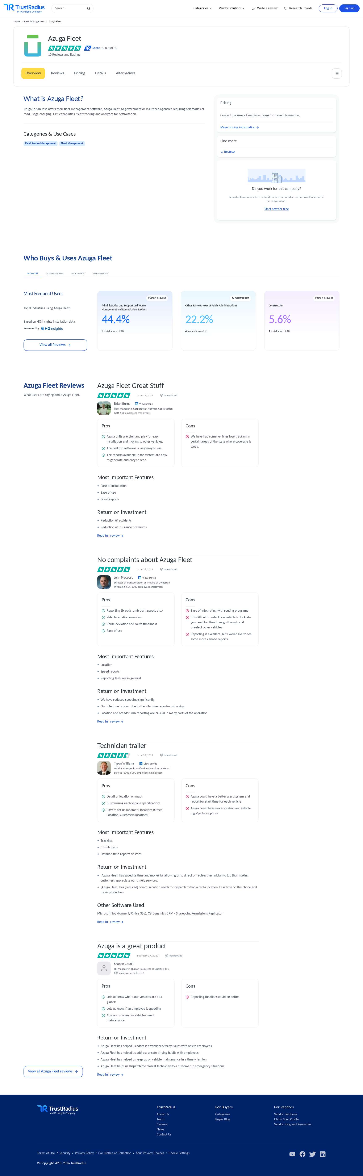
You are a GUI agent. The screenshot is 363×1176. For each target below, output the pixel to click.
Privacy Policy (84, 1153)
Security (64, 1153)
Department (101, 273)
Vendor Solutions (285, 1114)
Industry (32, 273)
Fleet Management (34, 21)
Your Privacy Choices (150, 1153)
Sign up (349, 8)
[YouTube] (292, 1154)
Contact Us (164, 1134)
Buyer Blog (222, 1119)
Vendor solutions (230, 8)
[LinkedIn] (322, 1154)
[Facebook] (302, 1154)
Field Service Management (40, 143)
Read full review (108, 535)
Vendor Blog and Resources (292, 1124)
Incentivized (170, 395)
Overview (33, 73)
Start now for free (276, 209)
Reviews (57, 73)
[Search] (88, 8)
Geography (78, 273)
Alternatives (125, 73)
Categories (200, 8)
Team (160, 1119)
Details (100, 73)
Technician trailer (121, 746)
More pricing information (237, 127)
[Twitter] (312, 1154)
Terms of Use (46, 1153)
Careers (162, 1124)
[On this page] (337, 73)
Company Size (54, 273)
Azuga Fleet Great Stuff (130, 386)
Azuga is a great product (131, 946)
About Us (163, 1114)
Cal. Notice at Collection (114, 1153)
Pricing (79, 73)
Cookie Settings (179, 1153)
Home (16, 21)
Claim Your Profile (286, 1119)
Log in (328, 8)
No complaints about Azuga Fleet (144, 560)
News (160, 1129)
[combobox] (69, 8)
